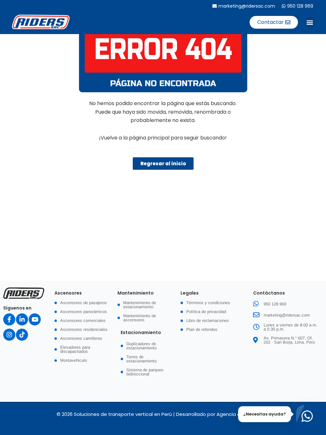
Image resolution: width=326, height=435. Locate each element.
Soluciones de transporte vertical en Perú (123, 414)
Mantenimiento (135, 293)
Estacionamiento (141, 332)
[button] (309, 22)
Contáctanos (269, 293)
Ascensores (68, 293)
